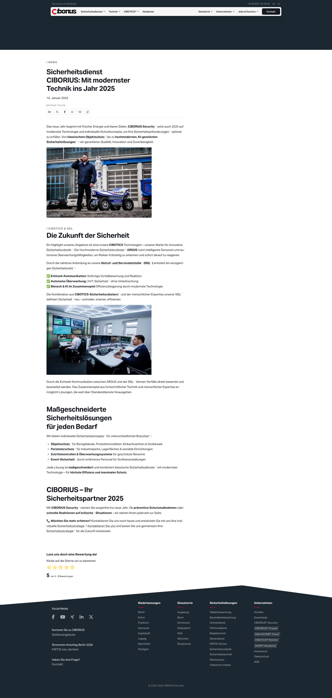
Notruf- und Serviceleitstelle (121, 263)
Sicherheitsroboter (112, 250)
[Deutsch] (273, 5)
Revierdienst (217, 638)
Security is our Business (64, 4)
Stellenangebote (63, 635)
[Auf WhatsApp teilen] (72, 112)
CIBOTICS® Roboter (266, 640)
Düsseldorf (183, 628)
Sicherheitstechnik (221, 654)
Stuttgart (143, 649)
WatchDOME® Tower (267, 634)
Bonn (180, 617)
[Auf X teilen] (57, 112)
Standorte (204, 11)
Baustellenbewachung (223, 617)
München (182, 638)
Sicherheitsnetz (62, 268)
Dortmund (183, 622)
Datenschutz (261, 656)
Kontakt (271, 11)
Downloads (260, 617)
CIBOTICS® (130, 11)
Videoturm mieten (220, 665)
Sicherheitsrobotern (104, 294)
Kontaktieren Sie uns (101, 526)
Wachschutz (217, 659)
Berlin (141, 612)
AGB (256, 661)
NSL (147, 263)
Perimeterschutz (62, 449)
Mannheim (144, 644)
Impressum (260, 651)
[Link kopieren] (88, 112)
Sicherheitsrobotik (59, 250)
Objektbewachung (220, 612)
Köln (180, 633)
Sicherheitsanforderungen (151, 132)
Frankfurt (143, 622)
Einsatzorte (184, 644)
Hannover (144, 628)
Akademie (148, 11)
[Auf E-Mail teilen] (80, 112)
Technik (113, 11)
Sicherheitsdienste (92, 11)
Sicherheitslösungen (61, 142)
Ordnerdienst (217, 622)
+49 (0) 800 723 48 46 (258, 4)
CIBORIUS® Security (266, 622)
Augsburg (183, 612)
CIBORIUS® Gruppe (266, 628)
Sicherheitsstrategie (71, 526)
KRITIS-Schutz (218, 644)
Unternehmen (224, 11)
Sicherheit (101, 281)
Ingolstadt (144, 633)
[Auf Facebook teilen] (65, 112)
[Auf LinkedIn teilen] (50, 112)
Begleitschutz (218, 633)
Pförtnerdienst (218, 628)
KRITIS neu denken (65, 649)
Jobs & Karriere (247, 11)
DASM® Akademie (265, 645)
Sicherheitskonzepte (90, 436)
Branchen (142, 436)
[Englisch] (279, 5)
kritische (87, 513)
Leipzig (142, 638)
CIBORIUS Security (141, 126)
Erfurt (141, 617)
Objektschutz (94, 137)
